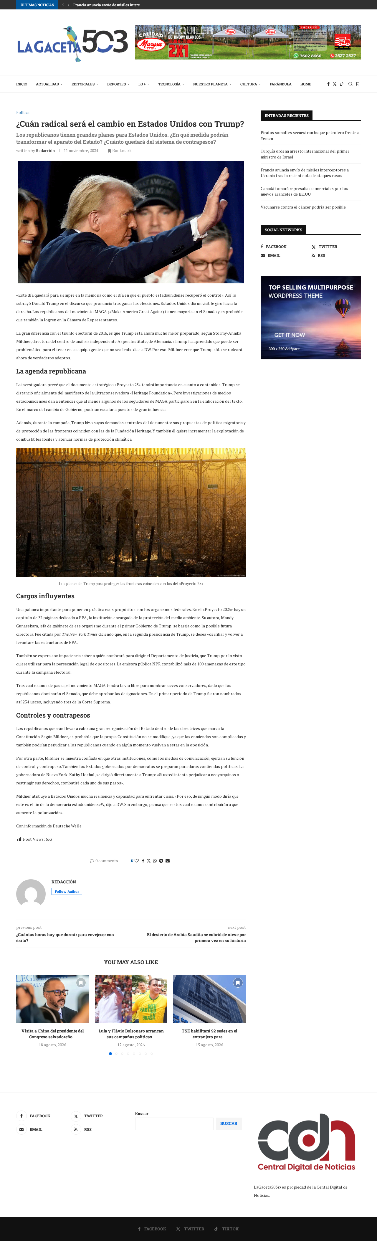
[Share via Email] (168, 860)
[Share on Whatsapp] (155, 860)
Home (305, 84)
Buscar (141, 1113)
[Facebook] (328, 83)
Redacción (45, 150)
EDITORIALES (83, 84)
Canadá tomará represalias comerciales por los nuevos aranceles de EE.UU (304, 191)
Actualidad (47, 84)
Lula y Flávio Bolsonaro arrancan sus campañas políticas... (130, 1034)
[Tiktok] (342, 83)
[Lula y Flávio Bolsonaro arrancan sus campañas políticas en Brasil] (131, 999)
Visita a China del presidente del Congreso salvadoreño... (53, 1034)
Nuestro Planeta (210, 84)
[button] (63, 4)
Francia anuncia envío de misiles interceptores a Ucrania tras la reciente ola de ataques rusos (305, 173)
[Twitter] (335, 83)
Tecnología (169, 84)
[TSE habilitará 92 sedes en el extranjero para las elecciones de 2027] (209, 999)
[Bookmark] (358, 83)
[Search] (350, 83)
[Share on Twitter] (149, 860)
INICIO (21, 84)
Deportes (116, 84)
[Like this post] (137, 860)
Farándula (281, 84)
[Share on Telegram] (161, 860)
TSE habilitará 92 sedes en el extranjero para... (209, 1034)
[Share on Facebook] (143, 860)
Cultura (248, 84)
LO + (141, 84)
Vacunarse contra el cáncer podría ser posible (303, 207)
